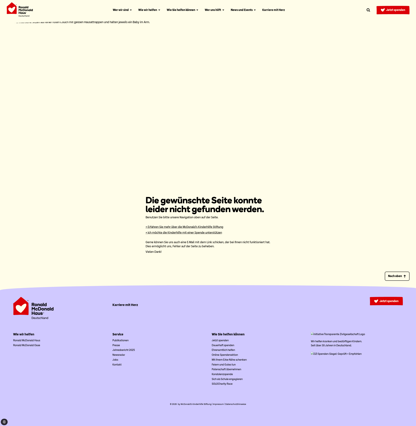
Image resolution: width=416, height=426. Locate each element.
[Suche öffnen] (368, 10)
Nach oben (395, 276)
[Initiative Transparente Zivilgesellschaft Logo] (338, 334)
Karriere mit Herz (125, 305)
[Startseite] (20, 10)
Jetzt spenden (395, 10)
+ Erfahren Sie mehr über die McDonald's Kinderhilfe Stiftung (184, 227)
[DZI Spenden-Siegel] (336, 353)
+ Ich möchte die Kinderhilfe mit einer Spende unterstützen (184, 232)
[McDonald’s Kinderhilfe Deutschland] (33, 318)
